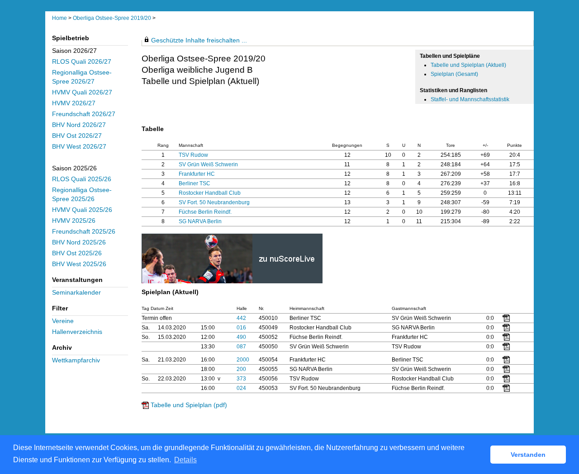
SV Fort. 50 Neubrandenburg (214, 202)
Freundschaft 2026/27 (83, 114)
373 (241, 378)
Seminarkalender (76, 292)
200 (241, 369)
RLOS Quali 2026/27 (81, 61)
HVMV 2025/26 (73, 220)
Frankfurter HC (197, 174)
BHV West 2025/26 (79, 264)
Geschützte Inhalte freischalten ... (199, 40)
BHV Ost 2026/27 (77, 135)
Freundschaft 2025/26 (83, 231)
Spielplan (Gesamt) (454, 74)
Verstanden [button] (528, 454)
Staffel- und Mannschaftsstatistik (470, 99)
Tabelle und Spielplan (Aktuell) (468, 65)
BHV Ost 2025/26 (77, 253)
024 (241, 388)
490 (241, 337)
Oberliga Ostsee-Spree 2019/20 (112, 18)
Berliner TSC (194, 183)
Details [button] (185, 460)
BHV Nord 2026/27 (79, 125)
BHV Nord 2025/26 (79, 242)
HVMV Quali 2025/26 (82, 209)
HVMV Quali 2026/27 (82, 92)
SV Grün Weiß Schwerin (208, 164)
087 (241, 346)
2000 (243, 360)
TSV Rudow (193, 155)
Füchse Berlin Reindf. (205, 212)
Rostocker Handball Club (210, 193)
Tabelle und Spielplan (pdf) (189, 405)
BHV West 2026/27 (79, 146)
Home (59, 18)
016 (241, 327)
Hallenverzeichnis (77, 332)
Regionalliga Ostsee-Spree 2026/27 (82, 77)
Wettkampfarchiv (76, 360)
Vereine (63, 321)
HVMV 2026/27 (73, 103)
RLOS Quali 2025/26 (81, 179)
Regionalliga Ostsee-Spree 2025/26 (82, 194)
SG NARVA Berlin (200, 221)
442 (241, 318)
